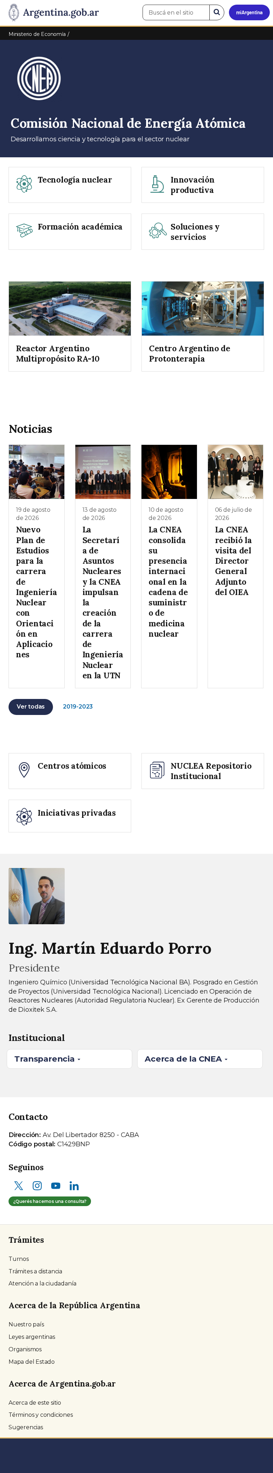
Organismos (25, 1349)
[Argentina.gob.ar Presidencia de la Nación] (51, 13)
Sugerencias (26, 1427)
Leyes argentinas (32, 1336)
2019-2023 (78, 706)
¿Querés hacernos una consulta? (49, 1201)
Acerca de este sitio (35, 1402)
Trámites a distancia (35, 1271)
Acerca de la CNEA (184, 1059)
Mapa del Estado (32, 1361)
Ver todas (31, 706)
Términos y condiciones (41, 1414)
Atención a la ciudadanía (42, 1283)
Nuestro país (26, 1324)
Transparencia (45, 1059)
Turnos (19, 1259)
